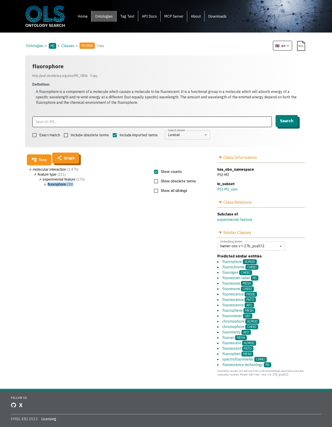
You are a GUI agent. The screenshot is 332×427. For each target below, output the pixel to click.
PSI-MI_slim (227, 189)
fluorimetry (235, 332)
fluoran (233, 337)
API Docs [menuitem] (149, 16)
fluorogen (236, 272)
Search (286, 120)
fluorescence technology (245, 364)
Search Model (176, 130)
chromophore (239, 321)
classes (67, 45)
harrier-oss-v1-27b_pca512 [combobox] (242, 246)
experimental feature (234, 219)
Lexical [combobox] (174, 135)
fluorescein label (239, 278)
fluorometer (236, 316)
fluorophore (238, 261)
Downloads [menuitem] (217, 16)
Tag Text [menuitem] (127, 16)
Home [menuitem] (83, 16)
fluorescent (238, 343)
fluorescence (238, 294)
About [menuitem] (196, 16)
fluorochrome (239, 267)
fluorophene (237, 310)
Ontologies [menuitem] (104, 16)
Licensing (48, 419)
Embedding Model (231, 241)
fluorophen (236, 354)
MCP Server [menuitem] (173, 16)
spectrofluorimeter (243, 359)
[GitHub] (13, 405)
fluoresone (236, 283)
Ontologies (35, 45)
